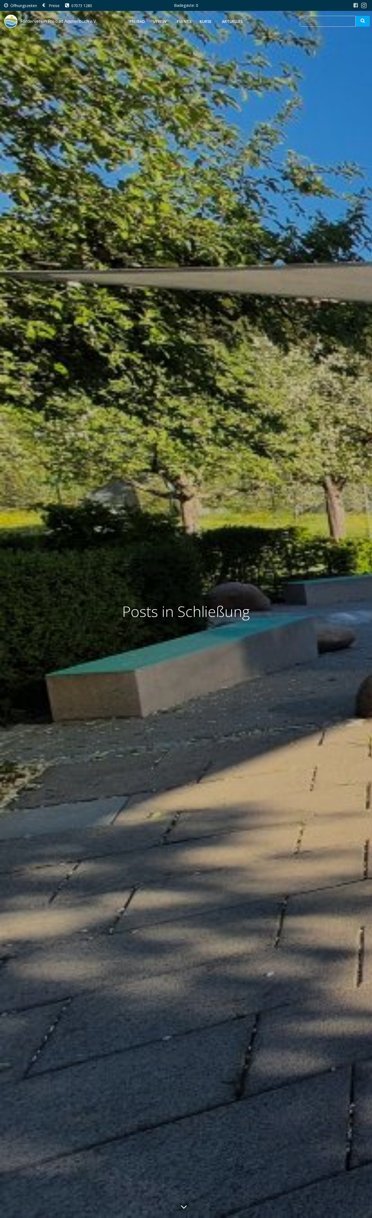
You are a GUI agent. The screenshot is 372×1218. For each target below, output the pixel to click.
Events (184, 21)
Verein (159, 21)
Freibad (137, 21)
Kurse (206, 21)
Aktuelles (232, 21)
